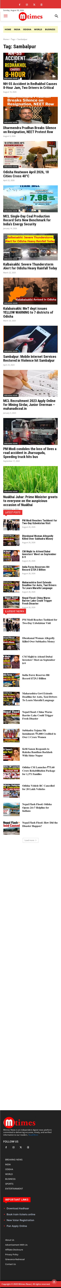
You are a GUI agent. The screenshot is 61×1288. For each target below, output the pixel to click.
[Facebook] (19, 5)
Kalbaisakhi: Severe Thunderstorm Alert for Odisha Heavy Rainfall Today (30, 266)
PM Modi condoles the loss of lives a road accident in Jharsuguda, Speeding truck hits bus (29, 453)
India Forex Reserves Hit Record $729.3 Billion (35, 568)
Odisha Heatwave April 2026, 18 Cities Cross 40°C (26, 174)
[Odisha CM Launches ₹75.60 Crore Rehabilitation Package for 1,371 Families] (11, 772)
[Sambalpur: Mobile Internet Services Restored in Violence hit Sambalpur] (30, 339)
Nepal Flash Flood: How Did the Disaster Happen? (40, 824)
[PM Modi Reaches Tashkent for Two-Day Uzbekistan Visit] (11, 524)
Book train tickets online (21, 1214)
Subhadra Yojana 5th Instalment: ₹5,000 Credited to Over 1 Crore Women (39, 733)
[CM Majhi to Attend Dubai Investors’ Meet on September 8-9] (11, 555)
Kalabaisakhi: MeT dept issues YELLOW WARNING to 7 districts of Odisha (28, 312)
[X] (34, 5)
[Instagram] (27, 5)
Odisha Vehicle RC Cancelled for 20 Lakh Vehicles (38, 787)
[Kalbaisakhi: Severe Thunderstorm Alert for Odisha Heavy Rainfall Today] (30, 247)
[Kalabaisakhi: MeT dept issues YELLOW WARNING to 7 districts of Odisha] (30, 291)
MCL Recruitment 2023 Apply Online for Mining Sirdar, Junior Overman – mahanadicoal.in (29, 405)
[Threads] (41, 5)
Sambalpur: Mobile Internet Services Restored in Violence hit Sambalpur (29, 358)
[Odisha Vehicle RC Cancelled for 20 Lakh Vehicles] (11, 791)
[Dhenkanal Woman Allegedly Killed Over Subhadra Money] (11, 540)
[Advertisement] (30, 971)
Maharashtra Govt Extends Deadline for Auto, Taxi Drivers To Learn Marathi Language (39, 585)
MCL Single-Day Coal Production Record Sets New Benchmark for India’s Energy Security (27, 220)
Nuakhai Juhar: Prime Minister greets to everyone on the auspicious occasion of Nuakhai (30, 501)
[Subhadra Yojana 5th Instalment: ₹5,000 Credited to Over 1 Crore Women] (11, 735)
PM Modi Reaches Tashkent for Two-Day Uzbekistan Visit (39, 522)
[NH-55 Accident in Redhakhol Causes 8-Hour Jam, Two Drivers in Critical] (30, 66)
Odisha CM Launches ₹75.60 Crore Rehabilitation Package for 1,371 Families (38, 770)
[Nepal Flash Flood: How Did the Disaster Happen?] (11, 828)
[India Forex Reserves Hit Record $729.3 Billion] (11, 571)
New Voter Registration (20, 1220)
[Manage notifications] (54, 1281)
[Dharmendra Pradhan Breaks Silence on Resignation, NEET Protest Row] (30, 110)
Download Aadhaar (18, 1208)
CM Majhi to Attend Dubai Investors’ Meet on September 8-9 (39, 554)
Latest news (14, 611)
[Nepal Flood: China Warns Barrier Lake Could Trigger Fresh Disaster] (11, 602)
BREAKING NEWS (11, 78)
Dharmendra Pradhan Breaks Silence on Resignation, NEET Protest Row (29, 130)
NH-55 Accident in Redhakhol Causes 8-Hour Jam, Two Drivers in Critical (30, 86)
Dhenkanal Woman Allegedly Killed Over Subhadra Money (37, 537)
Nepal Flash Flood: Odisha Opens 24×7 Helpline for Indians (37, 807)
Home (6, 39)
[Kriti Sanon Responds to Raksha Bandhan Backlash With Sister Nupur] (11, 754)
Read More (33, 1134)
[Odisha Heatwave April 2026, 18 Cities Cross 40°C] (30, 154)
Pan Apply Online (17, 1226)
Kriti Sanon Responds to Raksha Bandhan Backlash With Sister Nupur (37, 752)
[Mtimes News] (30, 16)
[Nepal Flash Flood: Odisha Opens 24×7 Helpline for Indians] (11, 809)
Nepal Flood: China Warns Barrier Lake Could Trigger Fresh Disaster (37, 600)
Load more (29, 840)
